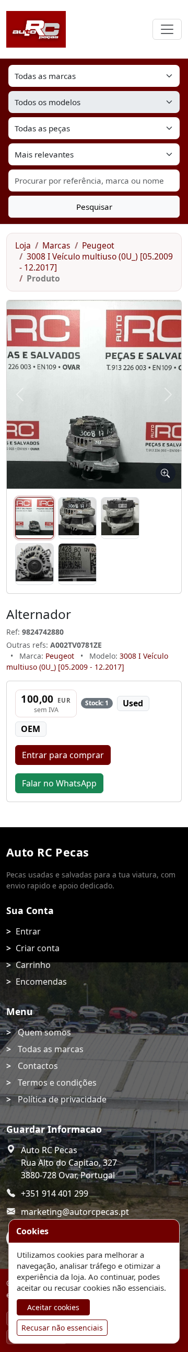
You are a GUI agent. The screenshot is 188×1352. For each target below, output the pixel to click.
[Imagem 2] (77, 518)
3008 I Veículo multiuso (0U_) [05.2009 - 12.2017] (96, 262)
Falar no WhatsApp (59, 783)
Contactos (38, 1066)
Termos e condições (57, 1082)
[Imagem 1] (34, 518)
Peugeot (98, 245)
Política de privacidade (62, 1099)
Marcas (56, 245)
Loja (23, 245)
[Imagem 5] (77, 564)
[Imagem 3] (120, 518)
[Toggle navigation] (167, 29)
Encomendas (41, 981)
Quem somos (44, 1032)
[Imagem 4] (34, 564)
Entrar (28, 931)
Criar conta (38, 948)
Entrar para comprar (63, 755)
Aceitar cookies (53, 1307)
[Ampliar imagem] (165, 473)
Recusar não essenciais (62, 1328)
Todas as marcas (51, 1049)
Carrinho (33, 965)
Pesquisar (94, 206)
